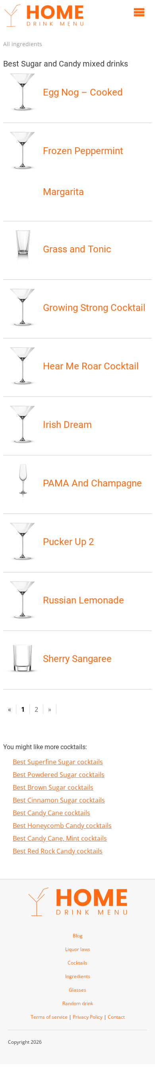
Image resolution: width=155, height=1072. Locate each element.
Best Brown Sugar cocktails (53, 787)
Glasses (77, 989)
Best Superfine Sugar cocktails (58, 762)
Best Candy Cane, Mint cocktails (60, 838)
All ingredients (22, 44)
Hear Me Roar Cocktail (91, 366)
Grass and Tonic (77, 249)
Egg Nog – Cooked (83, 92)
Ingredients (77, 976)
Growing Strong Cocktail (94, 307)
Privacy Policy (88, 1016)
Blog (78, 935)
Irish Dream (67, 424)
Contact (116, 1016)
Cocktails (77, 962)
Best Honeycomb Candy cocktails (62, 825)
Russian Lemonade (83, 600)
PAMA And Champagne (92, 483)
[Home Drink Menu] (43, 28)
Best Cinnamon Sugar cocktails (59, 800)
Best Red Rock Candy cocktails (58, 851)
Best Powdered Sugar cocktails (59, 774)
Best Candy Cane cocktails (51, 812)
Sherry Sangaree (77, 658)
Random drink (77, 1003)
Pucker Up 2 (68, 541)
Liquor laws (77, 949)
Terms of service (49, 1016)
